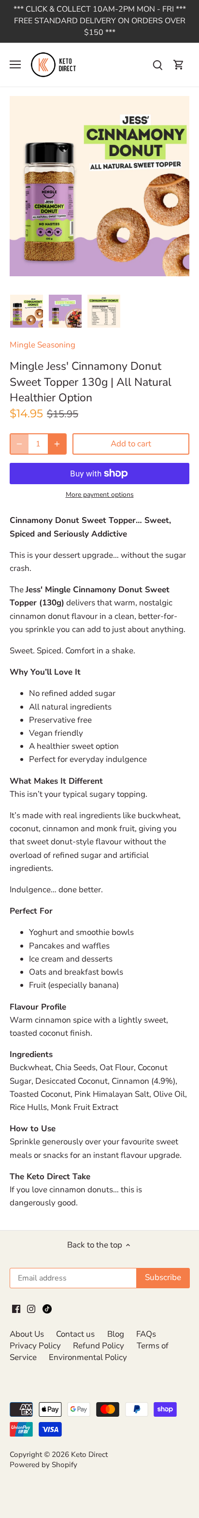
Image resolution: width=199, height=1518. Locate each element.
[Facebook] (16, 1308)
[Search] (157, 64)
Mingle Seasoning (42, 344)
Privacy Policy (35, 1345)
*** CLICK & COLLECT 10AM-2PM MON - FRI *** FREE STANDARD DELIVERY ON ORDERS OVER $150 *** (100, 21)
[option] (26, 311)
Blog (115, 1334)
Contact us (75, 1334)
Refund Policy (98, 1345)
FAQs (146, 1334)
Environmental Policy (88, 1357)
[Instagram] (31, 1308)
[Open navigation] (15, 64)
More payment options (100, 494)
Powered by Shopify (43, 1465)
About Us (27, 1334)
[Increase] (57, 444)
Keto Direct (89, 1454)
